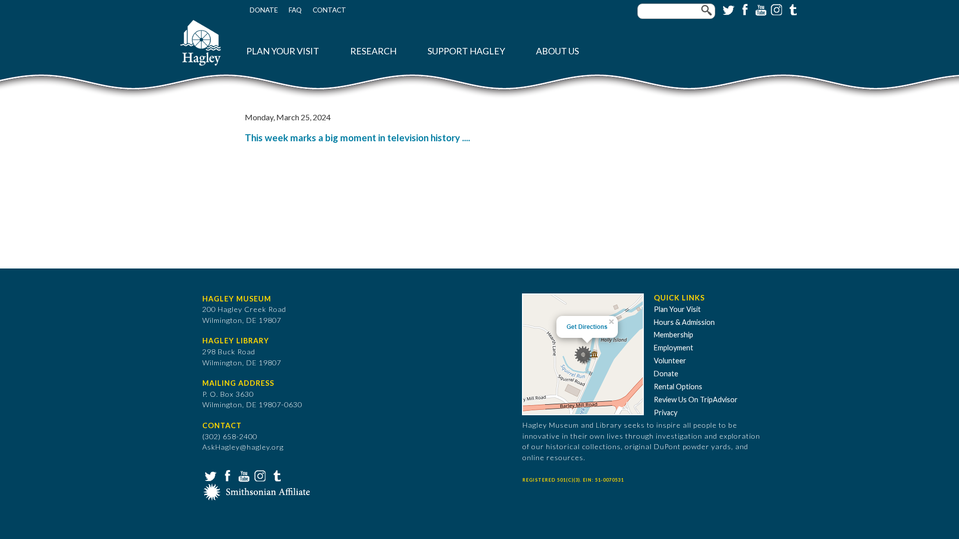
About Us (557, 51)
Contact (329, 10)
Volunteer (670, 360)
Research (373, 51)
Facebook (743, 8)
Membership (673, 334)
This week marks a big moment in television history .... (357, 137)
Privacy (665, 412)
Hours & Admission (684, 322)
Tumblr (791, 8)
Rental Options (678, 386)
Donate (264, 10)
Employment (673, 347)
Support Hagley (466, 51)
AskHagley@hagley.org (243, 447)
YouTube (759, 8)
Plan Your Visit (282, 51)
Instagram (775, 8)
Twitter (727, 8)
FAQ (295, 10)
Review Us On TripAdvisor (696, 399)
